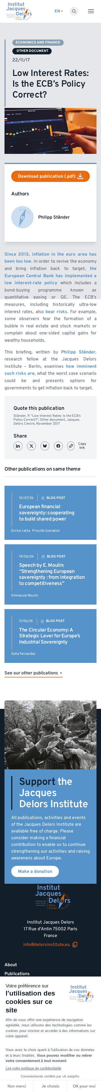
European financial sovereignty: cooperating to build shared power (46, 512)
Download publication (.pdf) (46, 176)
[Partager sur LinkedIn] (17, 445)
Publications (17, 974)
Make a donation (35, 871)
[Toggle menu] (91, 11)
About (10, 965)
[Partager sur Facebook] (58, 445)
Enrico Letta (20, 530)
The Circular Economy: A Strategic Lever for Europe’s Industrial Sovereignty (49, 636)
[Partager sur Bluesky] (44, 445)
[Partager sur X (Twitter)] (31, 445)
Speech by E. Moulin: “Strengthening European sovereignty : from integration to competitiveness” (51, 574)
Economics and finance (38, 42)
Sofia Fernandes (23, 653)
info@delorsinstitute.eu (46, 944)
